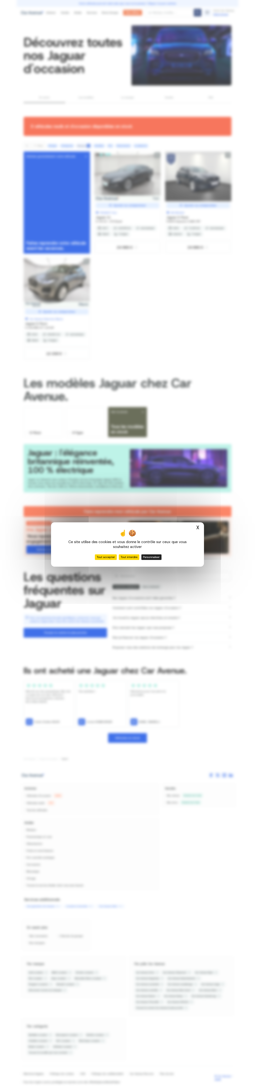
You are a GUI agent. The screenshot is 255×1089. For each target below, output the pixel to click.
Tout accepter (106, 557)
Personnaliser (151, 557)
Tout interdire (129, 557)
